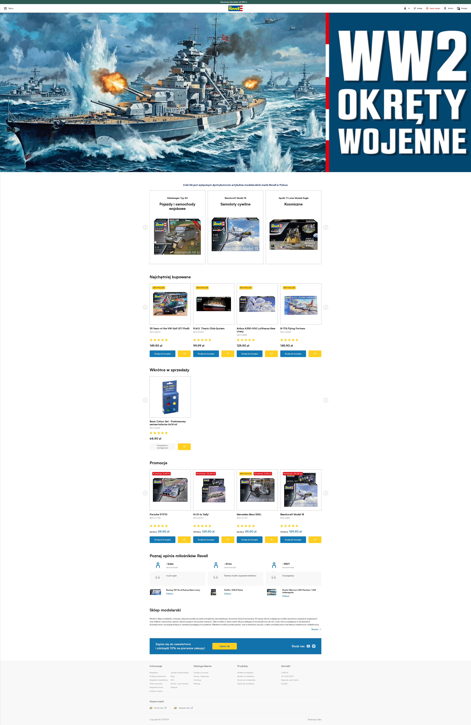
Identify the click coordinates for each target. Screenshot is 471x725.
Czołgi (235, 204)
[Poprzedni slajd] (145, 227)
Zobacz (169, 594)
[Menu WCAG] (407, 8)
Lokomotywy (293, 204)
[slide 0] (230, 167)
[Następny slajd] (326, 227)
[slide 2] (237, 167)
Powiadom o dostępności (162, 446)
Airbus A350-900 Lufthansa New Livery (169, 330)
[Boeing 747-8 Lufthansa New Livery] (157, 592)
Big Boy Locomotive (291, 328)
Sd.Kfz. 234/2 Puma (233, 590)
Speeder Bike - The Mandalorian (255, 514)
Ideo (319, 719)
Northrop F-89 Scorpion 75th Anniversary (297, 516)
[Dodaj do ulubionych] (184, 353)
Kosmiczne (177, 204)
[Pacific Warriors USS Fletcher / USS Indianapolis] (273, 592)
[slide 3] (241, 167)
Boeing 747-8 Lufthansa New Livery (183, 590)
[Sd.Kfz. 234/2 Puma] (215, 592)
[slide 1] (233, 167)
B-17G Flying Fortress (205, 328)
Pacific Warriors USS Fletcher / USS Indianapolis (299, 591)
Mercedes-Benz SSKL (249, 328)
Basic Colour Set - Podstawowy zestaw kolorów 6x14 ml (168, 423)
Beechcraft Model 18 (205, 514)
